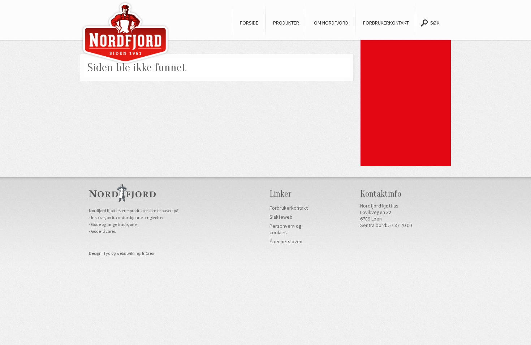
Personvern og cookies (285, 229)
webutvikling (128, 253)
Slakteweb (281, 217)
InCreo (148, 253)
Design (95, 253)
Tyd (107, 253)
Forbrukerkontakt (288, 208)
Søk (434, 22)
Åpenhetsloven (285, 241)
